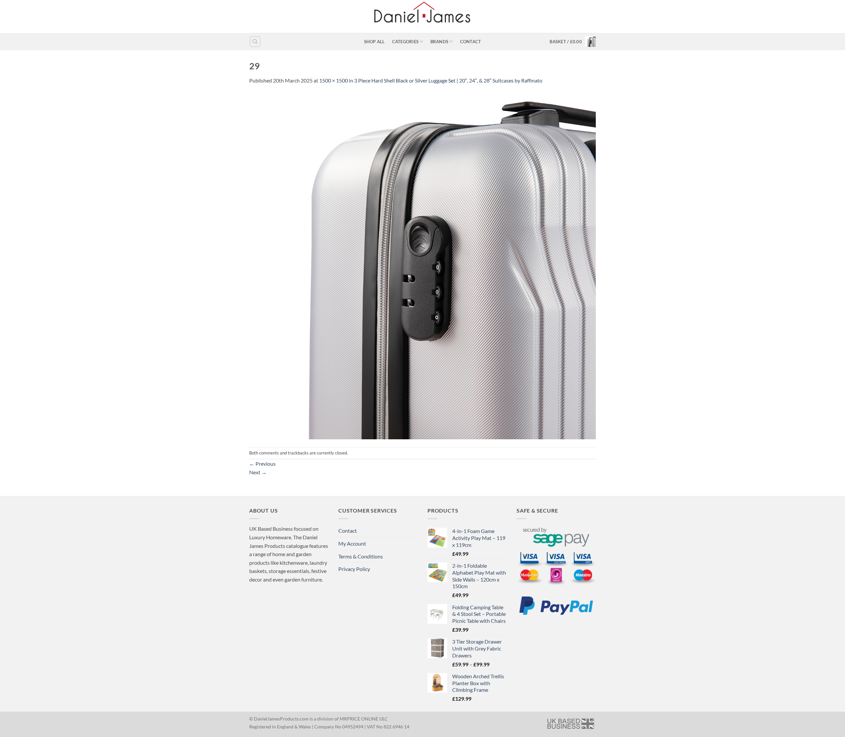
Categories (405, 41)
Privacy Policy (354, 569)
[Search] (255, 41)
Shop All (374, 41)
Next (258, 472)
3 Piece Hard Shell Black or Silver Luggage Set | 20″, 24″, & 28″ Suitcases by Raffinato (448, 80)
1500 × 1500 (333, 80)
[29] (422, 265)
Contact (470, 41)
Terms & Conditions (360, 556)
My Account (352, 543)
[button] (573, 41)
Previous (262, 463)
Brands (439, 41)
